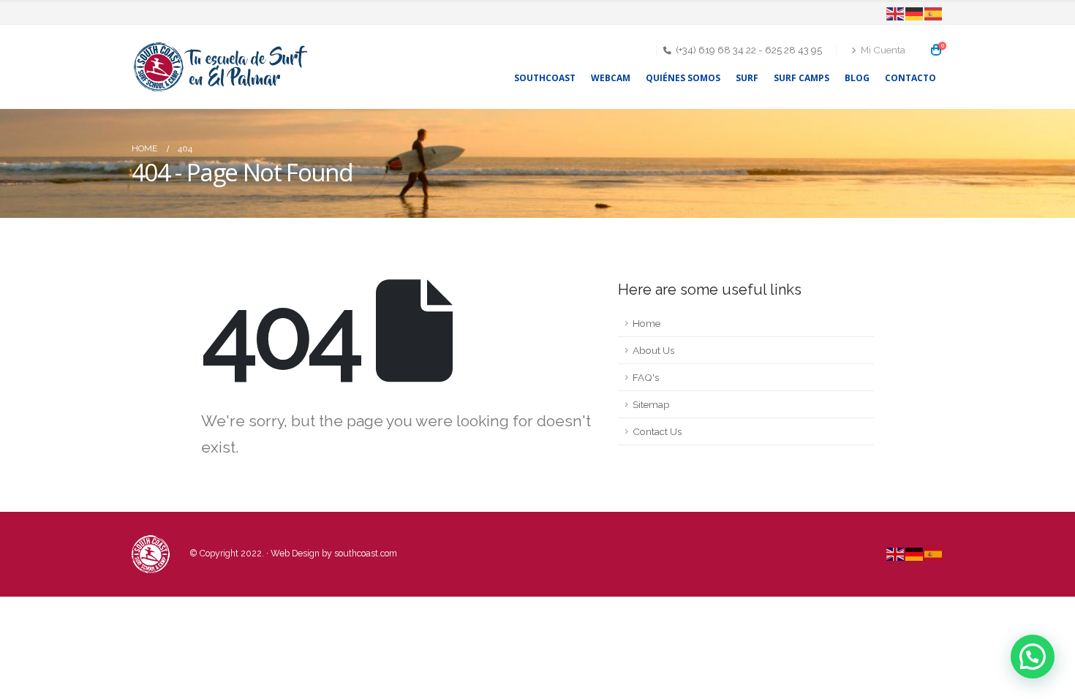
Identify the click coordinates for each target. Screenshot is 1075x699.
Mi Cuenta (883, 50)
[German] (914, 13)
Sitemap (651, 404)
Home (646, 323)
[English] (895, 13)
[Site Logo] (223, 66)
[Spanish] (933, 13)
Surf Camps (801, 78)
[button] (1033, 657)
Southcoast (545, 78)
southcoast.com (365, 553)
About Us (653, 350)
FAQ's (646, 377)
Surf (747, 78)
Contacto (910, 78)
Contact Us (657, 431)
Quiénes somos (683, 78)
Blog (857, 78)
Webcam (610, 78)
